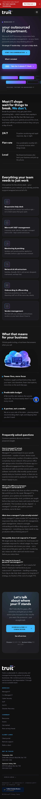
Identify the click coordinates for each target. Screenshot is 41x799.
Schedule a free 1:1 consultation (19, 628)
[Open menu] (37, 12)
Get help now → (29, 4)
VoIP (3, 702)
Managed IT (6, 691)
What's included (11, 59)
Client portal (6, 738)
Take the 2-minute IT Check (19, 66)
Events (4, 722)
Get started (6, 725)
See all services (20, 636)
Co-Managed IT (7, 695)
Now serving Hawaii (8, 728)
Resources (5, 718)
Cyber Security (7, 698)
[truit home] (7, 12)
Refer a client (6, 745)
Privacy (13, 794)
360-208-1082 (7, 760)
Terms (18, 794)
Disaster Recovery (8, 708)
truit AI (4, 705)
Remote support (7, 742)
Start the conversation (15, 52)
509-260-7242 (7, 768)
